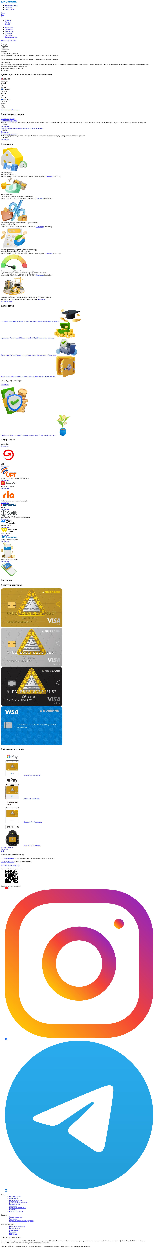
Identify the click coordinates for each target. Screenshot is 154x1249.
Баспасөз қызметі (15, 1196)
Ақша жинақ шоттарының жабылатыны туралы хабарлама (22, 128)
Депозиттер (9, 29)
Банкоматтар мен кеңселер (10, 865)
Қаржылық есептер (16, 1200)
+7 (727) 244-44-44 (7, 858)
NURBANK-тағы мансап (18, 1202)
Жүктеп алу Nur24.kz (8, 40)
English (7, 24)
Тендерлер (13, 1206)
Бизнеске (8, 7)
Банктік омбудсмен (16, 1211)
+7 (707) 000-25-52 (7, 862)
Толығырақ (5, 126)
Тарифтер (4, 849)
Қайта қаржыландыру (17, 1226)
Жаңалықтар (13, 1198)
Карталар (8, 33)
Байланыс (12, 1210)
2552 (2, 15)
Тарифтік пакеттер (16, 1217)
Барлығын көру (6, 301)
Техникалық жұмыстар (9, 121)
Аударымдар (9, 31)
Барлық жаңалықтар (8, 119)
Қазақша (8, 20)
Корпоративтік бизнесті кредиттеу (21, 1221)
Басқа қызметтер (11, 37)
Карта (3, 13)
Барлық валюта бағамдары (10, 110)
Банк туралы (9, 9)
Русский (8, 22)
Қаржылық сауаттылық (17, 1208)
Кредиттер (9, 27)
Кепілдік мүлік (14, 1204)
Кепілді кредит (14, 1228)
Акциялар (8, 35)
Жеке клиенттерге (11, 5)
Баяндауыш (13, 1234)
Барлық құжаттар (7, 847)
